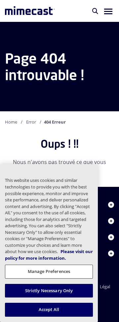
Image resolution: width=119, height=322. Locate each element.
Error (31, 122)
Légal (105, 287)
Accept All (49, 309)
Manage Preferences (49, 271)
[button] (108, 11)
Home (11, 122)
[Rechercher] (95, 11)
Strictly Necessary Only (49, 291)
